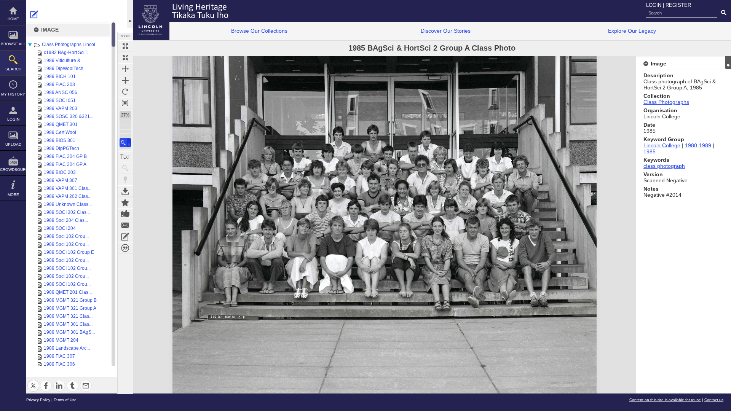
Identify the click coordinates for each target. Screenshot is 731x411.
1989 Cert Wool (60, 132)
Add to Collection (125, 202)
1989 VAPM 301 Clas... (67, 188)
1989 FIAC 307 (59, 356)
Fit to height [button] (125, 80)
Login (13, 119)
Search (13, 69)
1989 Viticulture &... (64, 60)
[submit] (723, 13)
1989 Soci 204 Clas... (66, 220)
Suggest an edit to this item (34, 14)
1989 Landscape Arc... (67, 348)
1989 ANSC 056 (60, 92)
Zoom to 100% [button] (125, 103)
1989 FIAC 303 (59, 84)
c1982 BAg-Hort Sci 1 (66, 52)
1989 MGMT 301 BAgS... (69, 332)
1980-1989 (698, 145)
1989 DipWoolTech (63, 68)
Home (13, 19)
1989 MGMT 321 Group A (70, 308)
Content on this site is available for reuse (665, 400)
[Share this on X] (33, 381)
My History (13, 94)
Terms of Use (65, 400)
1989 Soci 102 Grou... (66, 236)
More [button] (13, 195)
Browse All (13, 44)
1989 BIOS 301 (59, 140)
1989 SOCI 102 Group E (69, 252)
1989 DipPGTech (61, 148)
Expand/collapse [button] (728, 62)
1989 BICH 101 (60, 76)
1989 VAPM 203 (60, 108)
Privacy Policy (38, 400)
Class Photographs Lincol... (70, 44)
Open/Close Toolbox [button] (130, 14)
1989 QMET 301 (61, 124)
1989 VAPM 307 (60, 180)
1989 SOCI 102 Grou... (67, 268)
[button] (125, 142)
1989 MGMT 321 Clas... (68, 316)
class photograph (664, 166)
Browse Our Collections (259, 31)
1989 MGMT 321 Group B (70, 300)
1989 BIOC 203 (60, 172)
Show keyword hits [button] (125, 168)
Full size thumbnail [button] (125, 46)
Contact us (713, 400)
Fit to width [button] (125, 69)
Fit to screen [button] (125, 57)
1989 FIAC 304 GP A (65, 164)
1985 (649, 151)
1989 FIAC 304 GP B (65, 156)
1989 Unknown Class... (68, 204)
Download (125, 191)
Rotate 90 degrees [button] (125, 91)
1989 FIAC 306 (59, 364)
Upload (13, 144)
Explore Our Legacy (632, 31)
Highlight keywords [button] (125, 179)
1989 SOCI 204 (60, 228)
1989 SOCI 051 (60, 100)
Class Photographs (666, 102)
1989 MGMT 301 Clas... (68, 324)
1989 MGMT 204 (61, 340)
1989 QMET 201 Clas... (68, 292)
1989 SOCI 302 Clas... (67, 212)
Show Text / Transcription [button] (125, 156)
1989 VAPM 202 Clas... (67, 196)
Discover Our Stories (446, 31)
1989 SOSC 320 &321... (68, 116)
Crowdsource (13, 169)
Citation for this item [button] (125, 248)
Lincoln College (661, 145)
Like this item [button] (125, 214)
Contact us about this (125, 225)
